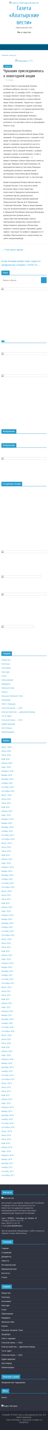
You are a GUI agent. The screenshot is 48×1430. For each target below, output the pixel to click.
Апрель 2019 (6, 1099)
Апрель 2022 (6, 955)
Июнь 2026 (6, 755)
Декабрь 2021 (7, 971)
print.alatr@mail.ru (14, 1225)
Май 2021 (5, 999)
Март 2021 (6, 1007)
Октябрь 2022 (7, 931)
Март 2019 (6, 1103)
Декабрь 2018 (7, 1115)
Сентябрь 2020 (7, 1031)
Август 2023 (6, 891)
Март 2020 (6, 1055)
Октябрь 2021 (7, 979)
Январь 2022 (6, 967)
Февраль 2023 (7, 915)
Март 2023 (6, 911)
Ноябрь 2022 (7, 927)
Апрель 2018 (6, 1147)
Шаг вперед (6, 728)
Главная (5, 1248)
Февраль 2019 (7, 1107)
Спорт (4, 676)
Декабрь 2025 (7, 779)
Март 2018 (6, 1151)
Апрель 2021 (6, 1003)
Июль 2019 (6, 1087)
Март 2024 (6, 863)
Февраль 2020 (7, 1059)
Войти (4, 1397)
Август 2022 (6, 939)
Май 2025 (5, 807)
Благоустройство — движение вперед (18, 712)
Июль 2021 (6, 991)
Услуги (4, 1277)
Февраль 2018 (7, 1155)
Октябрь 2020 (7, 1027)
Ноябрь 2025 (7, 783)
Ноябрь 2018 (7, 1119)
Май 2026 (5, 759)
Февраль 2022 (7, 963)
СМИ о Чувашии (8, 704)
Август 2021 (6, 987)
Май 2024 (5, 855)
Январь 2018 (6, 1159)
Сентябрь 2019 (7, 1079)
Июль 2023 (6, 895)
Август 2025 (6, 795)
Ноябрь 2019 (7, 1071)
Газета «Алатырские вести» (24, 15)
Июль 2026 (6, 751)
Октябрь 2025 (7, 787)
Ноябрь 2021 (7, 975)
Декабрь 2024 (7, 827)
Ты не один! (6, 716)
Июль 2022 (6, 943)
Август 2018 (6, 1131)
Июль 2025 (6, 799)
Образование (7, 680)
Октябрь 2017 (7, 1171)
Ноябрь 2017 (7, 1167)
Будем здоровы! (8, 724)
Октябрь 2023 (7, 883)
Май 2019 (5, 1095)
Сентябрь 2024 (7, 839)
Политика (5, 664)
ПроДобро (6, 700)
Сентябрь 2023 (7, 887)
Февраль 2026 (7, 771)
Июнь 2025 (6, 803)
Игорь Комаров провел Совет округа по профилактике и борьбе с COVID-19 (21, 263)
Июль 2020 (6, 1039)
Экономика (6, 668)
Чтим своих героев (12, 249)
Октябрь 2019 (7, 1075)
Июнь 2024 (6, 851)
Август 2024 (6, 843)
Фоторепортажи (8, 1265)
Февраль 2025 (7, 819)
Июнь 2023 (6, 899)
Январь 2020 (6, 1063)
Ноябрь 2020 (7, 1023)
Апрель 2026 (6, 763)
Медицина (5, 684)
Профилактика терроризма (13, 1382)
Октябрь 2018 (7, 1123)
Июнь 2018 (6, 1139)
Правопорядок (7, 732)
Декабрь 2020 (7, 1019)
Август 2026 (6, 747)
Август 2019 (6, 1083)
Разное (4, 692)
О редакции (6, 1252)
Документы (6, 1256)
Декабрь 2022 (7, 923)
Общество (6, 660)
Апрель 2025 (6, 811)
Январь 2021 (6, 1015)
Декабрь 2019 (7, 1067)
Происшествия (7, 688)
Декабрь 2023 (7, 875)
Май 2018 (5, 1143)
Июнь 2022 (6, 947)
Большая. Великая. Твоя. (12, 696)
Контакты (5, 1273)
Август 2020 (6, 1035)
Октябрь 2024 (7, 835)
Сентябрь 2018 (7, 1127)
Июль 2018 (6, 1135)
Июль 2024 (6, 847)
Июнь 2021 (6, 995)
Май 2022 (5, 951)
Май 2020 (5, 1047)
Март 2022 (6, 959)
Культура (5, 672)
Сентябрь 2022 (7, 935)
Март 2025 (6, 815)
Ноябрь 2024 (7, 831)
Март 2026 (6, 767)
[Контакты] (7, 1198)
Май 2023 (5, 903)
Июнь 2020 (6, 1043)
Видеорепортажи (9, 1269)
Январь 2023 (6, 919)
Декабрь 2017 (7, 1163)
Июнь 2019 (6, 1091)
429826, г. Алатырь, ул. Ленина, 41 (22, 1218)
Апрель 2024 (6, 859)
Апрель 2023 (6, 907)
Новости (8, 66)
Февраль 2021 (7, 1011)
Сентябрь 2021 (7, 983)
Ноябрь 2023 (7, 879)
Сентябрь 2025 (7, 791)
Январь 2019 (6, 1111)
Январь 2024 (6, 871)
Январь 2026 (6, 775)
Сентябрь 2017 (7, 1175)
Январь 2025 (6, 823)
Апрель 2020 (6, 1051)
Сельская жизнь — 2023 (11, 708)
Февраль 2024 (7, 867)
